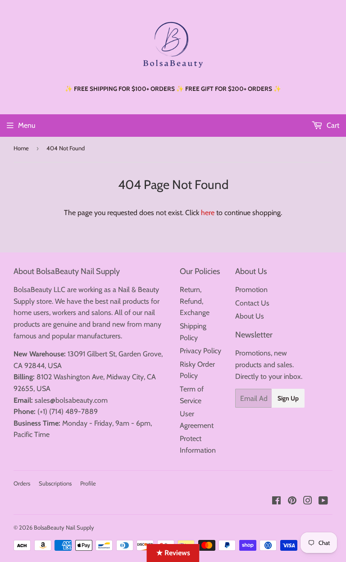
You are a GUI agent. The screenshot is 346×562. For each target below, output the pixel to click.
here (207, 212)
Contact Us (252, 303)
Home (21, 148)
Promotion (251, 289)
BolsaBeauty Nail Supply (64, 527)
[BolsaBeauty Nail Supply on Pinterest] (292, 501)
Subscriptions (55, 483)
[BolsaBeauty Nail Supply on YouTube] (323, 501)
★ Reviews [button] (173, 553)
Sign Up (288, 398)
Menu (26, 125)
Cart (332, 125)
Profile (88, 483)
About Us (249, 316)
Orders (22, 483)
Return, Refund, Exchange (194, 301)
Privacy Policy (200, 350)
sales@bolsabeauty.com (71, 400)
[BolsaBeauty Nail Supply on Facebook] (276, 501)
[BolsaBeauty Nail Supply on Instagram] (307, 501)
